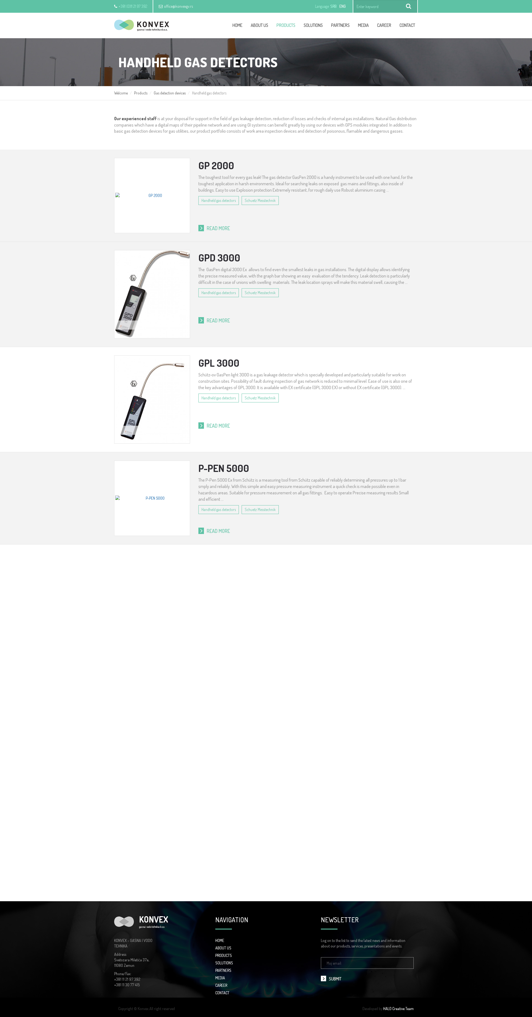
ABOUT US (223, 948)
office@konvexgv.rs (178, 6)
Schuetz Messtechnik (260, 200)
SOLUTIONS (224, 962)
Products (286, 25)
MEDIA (220, 977)
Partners (340, 25)
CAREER (384, 25)
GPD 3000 (219, 257)
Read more (218, 228)
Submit (335, 979)
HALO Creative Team (398, 1008)
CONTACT (222, 992)
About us (259, 25)
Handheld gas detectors (218, 200)
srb (333, 6)
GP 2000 (216, 165)
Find (408, 6)
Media (363, 25)
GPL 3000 (218, 362)
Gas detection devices (170, 93)
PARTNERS (223, 970)
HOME (219, 940)
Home (237, 25)
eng (342, 6)
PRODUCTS (223, 955)
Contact (407, 25)
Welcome (121, 93)
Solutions (313, 25)
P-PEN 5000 (223, 468)
